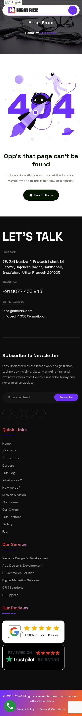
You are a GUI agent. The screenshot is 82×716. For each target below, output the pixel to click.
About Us (9, 451)
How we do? (11, 487)
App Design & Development (22, 565)
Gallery (7, 524)
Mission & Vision (14, 495)
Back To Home (43, 195)
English (16, 2)
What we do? (12, 480)
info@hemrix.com (17, 310)
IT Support (10, 595)
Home (29, 33)
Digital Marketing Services (20, 580)
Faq (5, 531)
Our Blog (8, 473)
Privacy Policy (26, 709)
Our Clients (10, 509)
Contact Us (10, 458)
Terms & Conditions (52, 709)
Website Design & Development (25, 558)
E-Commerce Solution (18, 573)
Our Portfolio (11, 517)
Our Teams (10, 502)
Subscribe (66, 397)
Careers (8, 465)
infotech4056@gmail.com (24, 316)
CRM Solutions (12, 587)
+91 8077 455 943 (22, 291)
